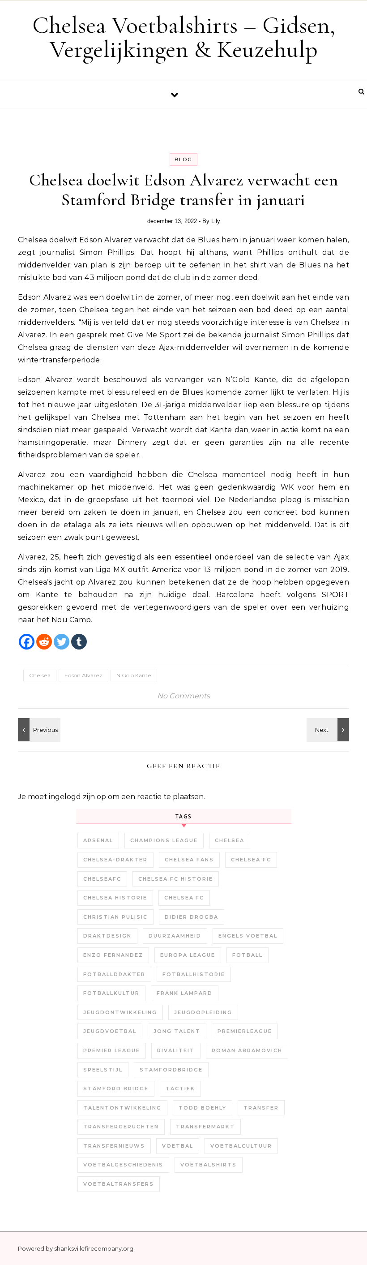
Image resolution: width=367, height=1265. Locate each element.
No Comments (183, 696)
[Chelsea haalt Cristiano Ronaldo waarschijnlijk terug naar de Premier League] (38, 729)
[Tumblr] (79, 642)
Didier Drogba (191, 917)
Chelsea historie (115, 898)
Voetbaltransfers (118, 1184)
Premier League (111, 1050)
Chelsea (40, 675)
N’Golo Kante (133, 675)
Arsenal (98, 840)
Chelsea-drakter (115, 859)
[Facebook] (26, 642)
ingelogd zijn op (77, 796)
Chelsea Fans (189, 859)
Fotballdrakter (114, 974)
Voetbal (177, 1146)
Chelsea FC (251, 859)
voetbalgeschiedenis (123, 1165)
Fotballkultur (111, 993)
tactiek (180, 1088)
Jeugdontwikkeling (120, 1012)
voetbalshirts (208, 1165)
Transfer (261, 1108)
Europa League (187, 955)
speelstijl (103, 1070)
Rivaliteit (176, 1050)
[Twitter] (61, 642)
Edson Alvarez (83, 675)
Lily (215, 221)
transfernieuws (114, 1146)
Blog (183, 159)
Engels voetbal (247, 936)
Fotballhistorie (193, 974)
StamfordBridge (171, 1070)
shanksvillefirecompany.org (93, 1248)
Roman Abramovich (247, 1050)
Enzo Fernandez (113, 955)
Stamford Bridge (116, 1088)
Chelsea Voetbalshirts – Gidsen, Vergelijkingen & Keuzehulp (183, 37)
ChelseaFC (102, 879)
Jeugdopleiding (203, 1012)
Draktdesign (107, 936)
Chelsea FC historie (175, 879)
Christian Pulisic (115, 917)
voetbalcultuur (241, 1146)
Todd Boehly (202, 1108)
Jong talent (177, 1031)
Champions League (164, 840)
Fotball (247, 955)
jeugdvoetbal (110, 1031)
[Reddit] (44, 642)
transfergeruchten (121, 1126)
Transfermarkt (205, 1126)
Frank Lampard (185, 993)
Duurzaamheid (175, 936)
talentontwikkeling (122, 1108)
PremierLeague (245, 1031)
